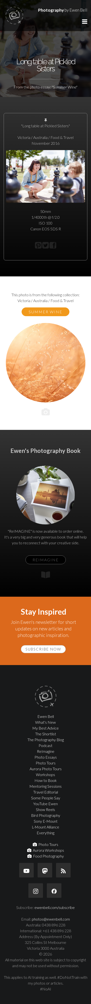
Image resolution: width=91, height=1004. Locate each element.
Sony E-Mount (46, 821)
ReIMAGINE (46, 559)
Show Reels (45, 809)
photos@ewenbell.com (51, 919)
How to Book (45, 780)
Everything (45, 832)
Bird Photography (45, 815)
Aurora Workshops (47, 850)
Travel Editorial (45, 792)
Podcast (45, 745)
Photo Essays (45, 757)
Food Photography (48, 856)
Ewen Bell (45, 716)
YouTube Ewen (45, 803)
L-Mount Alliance (45, 827)
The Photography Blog (45, 739)
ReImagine (45, 751)
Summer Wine (45, 311)
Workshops (45, 774)
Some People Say (45, 797)
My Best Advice (45, 728)
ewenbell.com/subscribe (54, 907)
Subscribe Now (43, 649)
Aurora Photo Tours (46, 768)
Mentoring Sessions (45, 786)
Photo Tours (46, 763)
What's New (45, 722)
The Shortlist (45, 733)
